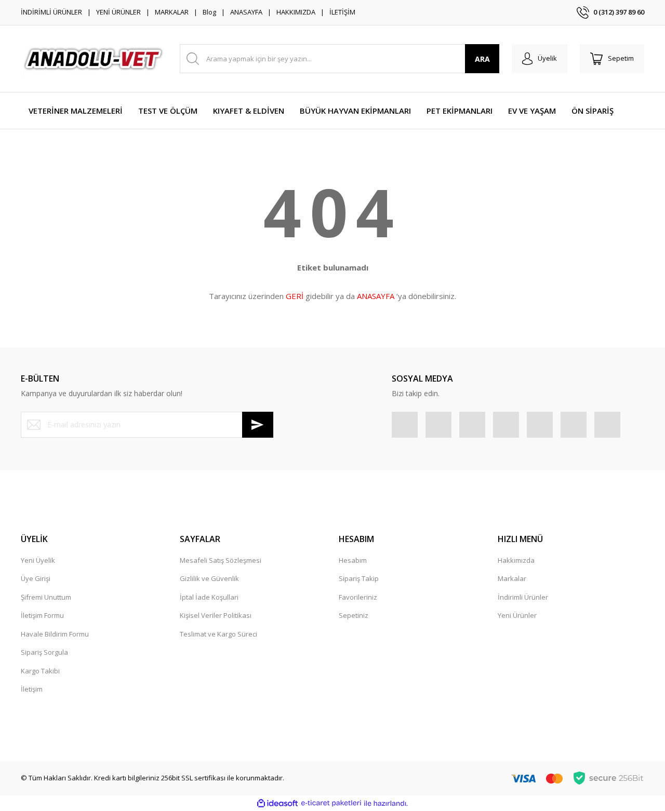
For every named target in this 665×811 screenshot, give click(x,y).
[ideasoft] (277, 803)
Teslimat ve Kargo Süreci (218, 634)
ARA (482, 59)
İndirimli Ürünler (523, 597)
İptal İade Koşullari (209, 597)
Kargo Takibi (40, 670)
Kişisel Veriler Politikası (215, 615)
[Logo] (94, 58)
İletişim (32, 689)
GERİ (294, 296)
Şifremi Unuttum (46, 597)
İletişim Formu (42, 615)
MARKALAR (172, 12)
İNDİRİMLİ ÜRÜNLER (51, 12)
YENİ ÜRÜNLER (118, 12)
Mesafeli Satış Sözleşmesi (220, 560)
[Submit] (257, 425)
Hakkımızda (516, 560)
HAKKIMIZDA (295, 12)
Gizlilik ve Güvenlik (209, 578)
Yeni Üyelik (38, 560)
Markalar (512, 578)
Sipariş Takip (359, 578)
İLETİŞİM (342, 12)
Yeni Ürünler (517, 615)
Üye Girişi (35, 578)
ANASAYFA (246, 12)
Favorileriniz (358, 597)
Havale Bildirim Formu (55, 634)
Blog (209, 12)
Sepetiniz (353, 615)
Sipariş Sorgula (44, 652)
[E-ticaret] (331, 803)
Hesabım (353, 560)
